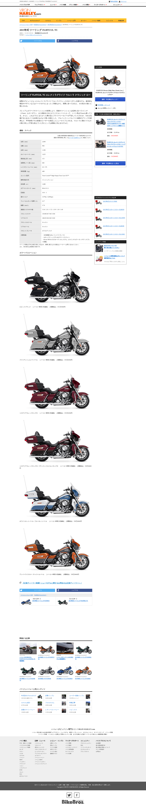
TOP (23, 20)
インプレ (59, 20)
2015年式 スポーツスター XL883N (113, 209)
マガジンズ (38, 745)
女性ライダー (53, 749)
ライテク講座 (53, 747)
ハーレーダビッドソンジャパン (33, 35)
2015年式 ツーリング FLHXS (82, 678)
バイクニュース (39, 743)
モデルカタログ (35, 20)
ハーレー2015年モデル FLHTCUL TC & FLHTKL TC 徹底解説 (27, 659)
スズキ (21, 753)
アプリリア (22, 763)
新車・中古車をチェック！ (110, 99)
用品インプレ (53, 745)
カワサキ (22, 755)
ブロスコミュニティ (86, 743)
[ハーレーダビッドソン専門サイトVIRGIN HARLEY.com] (30, 12)
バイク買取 (85, 4)
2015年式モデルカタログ (55, 24)
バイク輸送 (68, 745)
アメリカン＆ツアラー (41, 753)
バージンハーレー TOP (27, 595)
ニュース (52, 4)
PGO (21, 774)
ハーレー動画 (96, 20)
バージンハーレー (39, 757)
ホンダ (21, 749)
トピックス (109, 20)
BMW (21, 759)
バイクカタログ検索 (25, 745)
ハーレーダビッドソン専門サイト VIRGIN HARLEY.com (73, 729)
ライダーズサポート (99, 4)
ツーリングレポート (86, 747)
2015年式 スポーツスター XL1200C (114, 234)
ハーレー (22, 757)
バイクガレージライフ (71, 747)
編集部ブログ (53, 753)
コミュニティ (117, 4)
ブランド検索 (73, 4)
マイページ (123, 1)
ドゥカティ (22, 761)
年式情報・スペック (104, 105)
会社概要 (98, 743)
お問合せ (98, 751)
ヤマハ (21, 751)
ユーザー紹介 (53, 751)
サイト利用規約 (100, 749)
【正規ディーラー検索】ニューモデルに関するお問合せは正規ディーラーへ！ (52, 583)
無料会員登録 (114, 1)
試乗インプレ (53, 743)
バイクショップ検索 (25, 747)
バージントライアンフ (41, 763)
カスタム (48, 20)
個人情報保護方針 (100, 745)
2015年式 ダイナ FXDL (110, 201)
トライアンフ (23, 768)
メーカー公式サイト (75, 137)
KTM (21, 770)
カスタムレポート (85, 749)
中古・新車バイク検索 (25, 743)
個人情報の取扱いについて (103, 747)
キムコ (21, 772)
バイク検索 (63, 4)
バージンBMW (38, 759)
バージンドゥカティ (40, 761)
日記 (82, 745)
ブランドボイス (85, 751)
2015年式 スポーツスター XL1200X (114, 218)
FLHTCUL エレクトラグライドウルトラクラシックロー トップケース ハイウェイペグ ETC (116, 144)
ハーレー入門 (71, 20)
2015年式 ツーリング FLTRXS (64, 678)
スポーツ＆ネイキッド (41, 749)
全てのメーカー (24, 776)
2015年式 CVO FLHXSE (44, 678)
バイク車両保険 (69, 749)
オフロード (38, 755)
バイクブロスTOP (25, 4)
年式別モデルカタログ (40, 595)
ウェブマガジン (39, 4)
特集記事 (121, 20)
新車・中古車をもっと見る (110, 163)
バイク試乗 (68, 753)
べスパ (21, 766)
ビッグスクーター (39, 751)
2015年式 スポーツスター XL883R (113, 226)
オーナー (84, 20)
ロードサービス (69, 751)
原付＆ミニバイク (39, 747)
